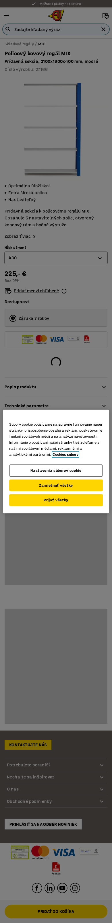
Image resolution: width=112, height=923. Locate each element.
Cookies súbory (65, 454)
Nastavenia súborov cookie (56, 470)
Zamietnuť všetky (56, 485)
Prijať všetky (56, 500)
